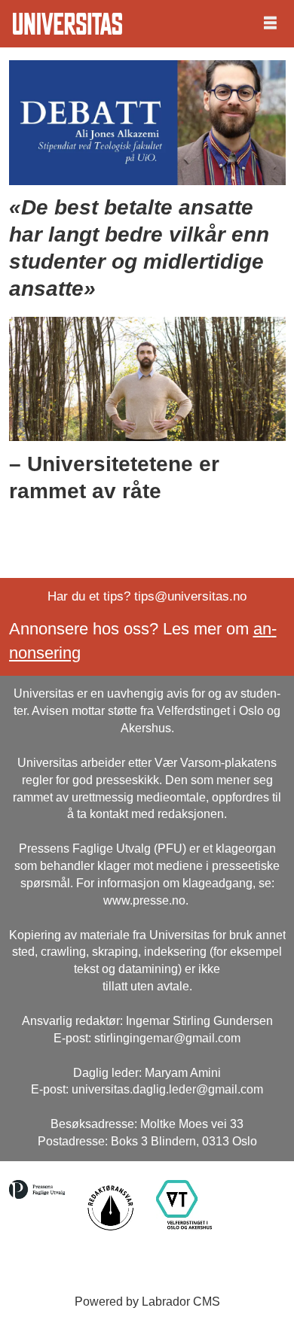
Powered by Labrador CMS (147, 1301)
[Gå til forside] (67, 24)
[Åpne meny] (270, 23)
